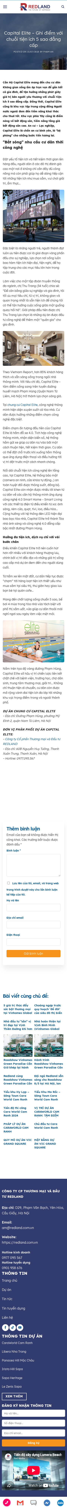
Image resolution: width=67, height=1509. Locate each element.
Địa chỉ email (15, 917)
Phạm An (48, 51)
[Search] (62, 6)
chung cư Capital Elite (22, 405)
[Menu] (5, 6)
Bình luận (14, 850)
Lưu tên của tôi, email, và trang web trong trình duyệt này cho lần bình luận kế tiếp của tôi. (33, 889)
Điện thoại (13, 935)
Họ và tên (13, 900)
